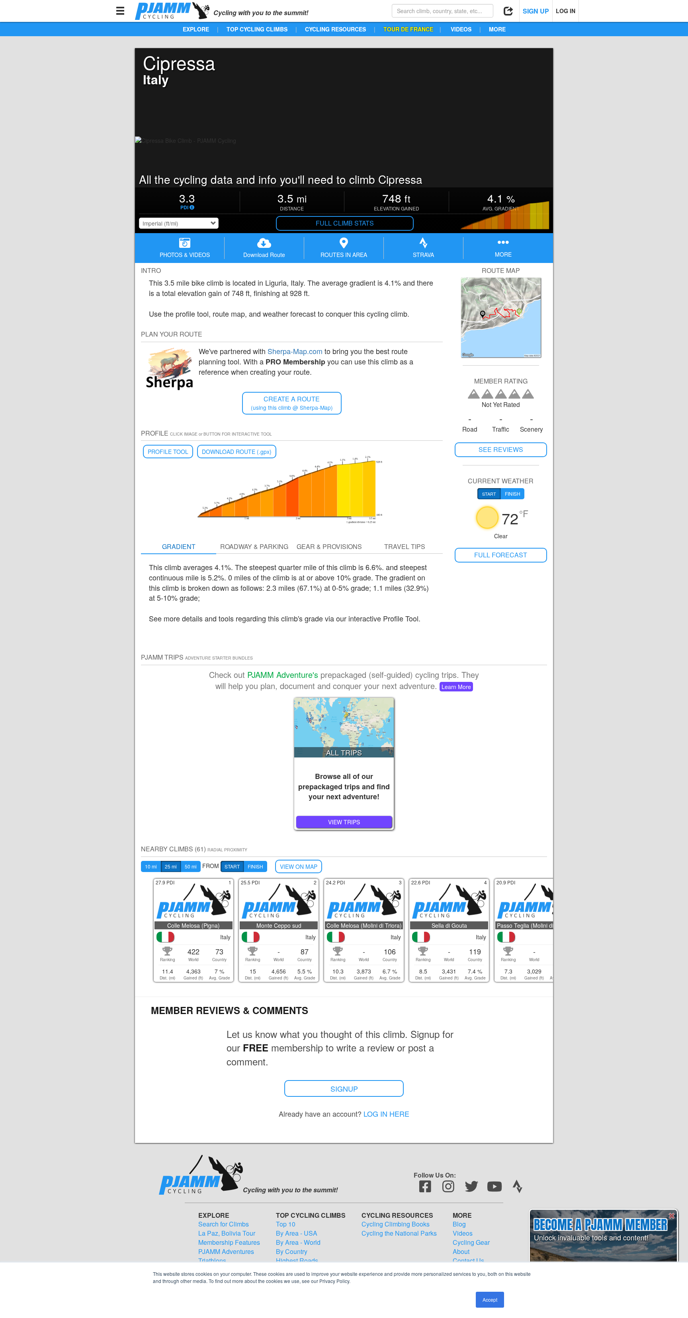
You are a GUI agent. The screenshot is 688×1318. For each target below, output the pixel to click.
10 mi (151, 866)
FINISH (255, 866)
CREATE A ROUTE (292, 402)
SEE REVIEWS (501, 449)
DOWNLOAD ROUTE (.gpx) (237, 452)
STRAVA (423, 255)
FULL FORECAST (500, 554)
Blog (459, 1224)
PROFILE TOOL (168, 452)
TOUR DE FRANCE (408, 29)
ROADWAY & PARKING (254, 546)
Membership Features (229, 1242)
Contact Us (468, 1260)
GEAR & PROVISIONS (329, 546)
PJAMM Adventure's (282, 674)
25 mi (171, 866)
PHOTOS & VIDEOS (185, 255)
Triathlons (212, 1260)
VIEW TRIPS (344, 822)
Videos (463, 1233)
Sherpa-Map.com (295, 351)
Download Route (264, 255)
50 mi (191, 866)
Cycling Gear (471, 1242)
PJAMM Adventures (226, 1251)
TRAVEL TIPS (404, 546)
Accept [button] (490, 1299)
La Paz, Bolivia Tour (226, 1233)
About (461, 1251)
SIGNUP (344, 1088)
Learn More (456, 687)
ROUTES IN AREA (344, 255)
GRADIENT (178, 546)
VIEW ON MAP (298, 866)
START (232, 866)
